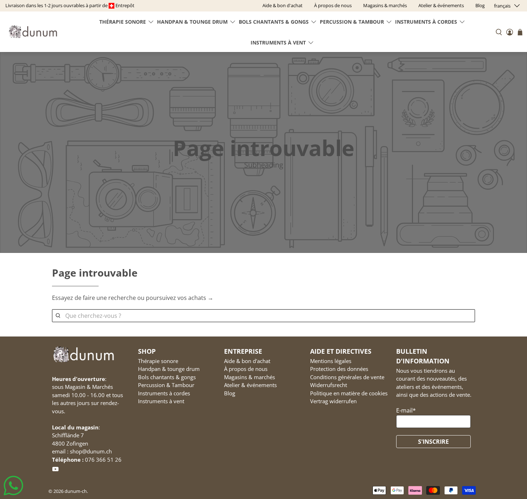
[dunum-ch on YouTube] (55, 470)
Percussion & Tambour (352, 21)
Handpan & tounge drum (192, 21)
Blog (229, 393)
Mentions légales (330, 360)
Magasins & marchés (249, 377)
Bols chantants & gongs (274, 21)
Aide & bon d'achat (247, 360)
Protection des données (339, 368)
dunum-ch (76, 491)
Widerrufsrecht (328, 385)
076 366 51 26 (103, 459)
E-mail (406, 410)
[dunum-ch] (33, 31)
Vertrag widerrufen (333, 401)
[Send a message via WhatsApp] (13, 485)
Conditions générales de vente (347, 377)
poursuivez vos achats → (179, 298)
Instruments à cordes (426, 21)
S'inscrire (433, 442)
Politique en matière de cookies (349, 393)
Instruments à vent (278, 42)
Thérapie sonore (122, 21)
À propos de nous (245, 368)
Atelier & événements (250, 385)
